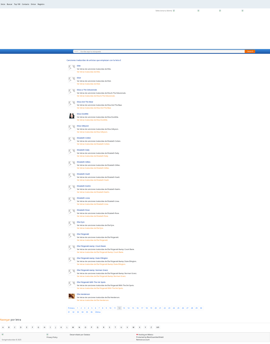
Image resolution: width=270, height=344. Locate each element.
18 (147, 308)
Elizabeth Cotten (84, 138)
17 (142, 308)
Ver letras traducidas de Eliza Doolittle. (92, 120)
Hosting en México (144, 334)
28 (192, 308)
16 (137, 308)
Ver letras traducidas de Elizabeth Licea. (93, 204)
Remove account (143, 340)
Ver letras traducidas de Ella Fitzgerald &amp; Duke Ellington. (101, 264)
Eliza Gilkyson (83, 126)
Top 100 (17, 4)
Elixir (79, 78)
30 (201, 308)
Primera (71, 308)
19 (151, 308)
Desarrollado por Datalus (79, 334)
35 (87, 312)
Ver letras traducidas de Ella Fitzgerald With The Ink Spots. (100, 288)
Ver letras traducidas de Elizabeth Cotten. (93, 144)
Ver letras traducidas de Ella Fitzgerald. (92, 240)
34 (82, 312)
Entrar (33, 4)
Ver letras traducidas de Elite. (88, 72)
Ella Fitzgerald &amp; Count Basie (91, 246)
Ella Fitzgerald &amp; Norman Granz (92, 270)
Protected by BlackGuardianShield (149, 337)
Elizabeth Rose (83, 210)
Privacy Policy (52, 337)
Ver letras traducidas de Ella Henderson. (93, 300)
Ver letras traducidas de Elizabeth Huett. (93, 180)
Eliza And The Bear (85, 102)
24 (174, 308)
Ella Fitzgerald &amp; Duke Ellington (92, 258)
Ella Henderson (83, 294)
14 (128, 308)
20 (156, 308)
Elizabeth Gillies (83, 162)
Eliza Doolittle (82, 114)
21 (160, 308)
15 (133, 308)
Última (97, 312)
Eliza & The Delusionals (87, 90)
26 (183, 308)
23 (169, 308)
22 (165, 308)
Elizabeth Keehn (84, 186)
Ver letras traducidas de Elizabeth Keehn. (93, 192)
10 (110, 308)
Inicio (3, 4)
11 (115, 308)
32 (73, 312)
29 (196, 308)
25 (178, 308)
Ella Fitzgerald (83, 234)
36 (91, 312)
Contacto (25, 4)
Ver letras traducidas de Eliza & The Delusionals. (96, 96)
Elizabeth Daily (83, 150)
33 (78, 312)
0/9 (158, 327)
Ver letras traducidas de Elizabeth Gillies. (93, 168)
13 (124, 308)
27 (187, 308)
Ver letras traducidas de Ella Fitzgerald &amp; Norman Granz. (101, 276)
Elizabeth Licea (83, 198)
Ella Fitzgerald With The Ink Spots (91, 282)
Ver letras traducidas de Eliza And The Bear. (94, 108)
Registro (41, 4)
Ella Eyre (80, 222)
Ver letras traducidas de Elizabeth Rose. (92, 216)
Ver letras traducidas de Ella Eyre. (90, 228)
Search (250, 51)
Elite (79, 66)
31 (69, 312)
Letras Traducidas (14, 51)
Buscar (9, 4)
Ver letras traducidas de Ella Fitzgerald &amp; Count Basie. (100, 252)
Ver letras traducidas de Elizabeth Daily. (92, 156)
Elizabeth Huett (83, 174)
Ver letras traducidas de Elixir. (88, 84)
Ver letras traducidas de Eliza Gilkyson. (92, 132)
